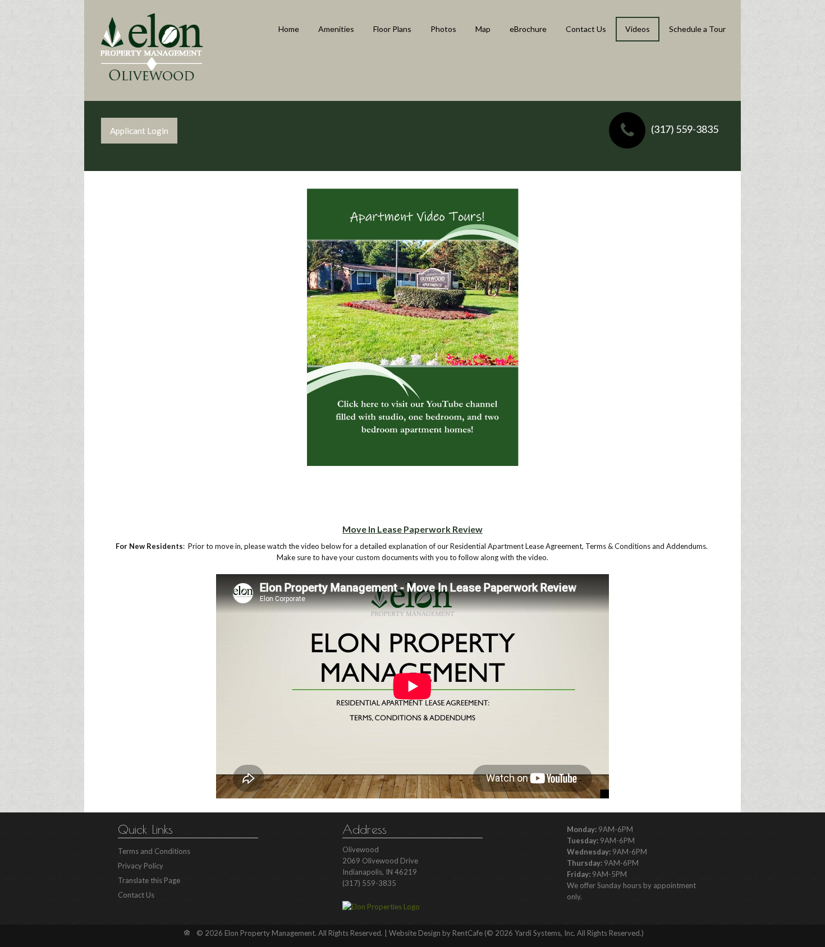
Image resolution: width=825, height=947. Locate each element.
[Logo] (151, 47)
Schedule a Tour (697, 29)
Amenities (336, 29)
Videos (637, 29)
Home (288, 29)
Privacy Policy (140, 865)
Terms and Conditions (154, 851)
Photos (443, 29)
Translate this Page (149, 880)
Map (483, 29)
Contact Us (586, 29)
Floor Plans (392, 29)
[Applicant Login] (139, 131)
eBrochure (528, 29)
